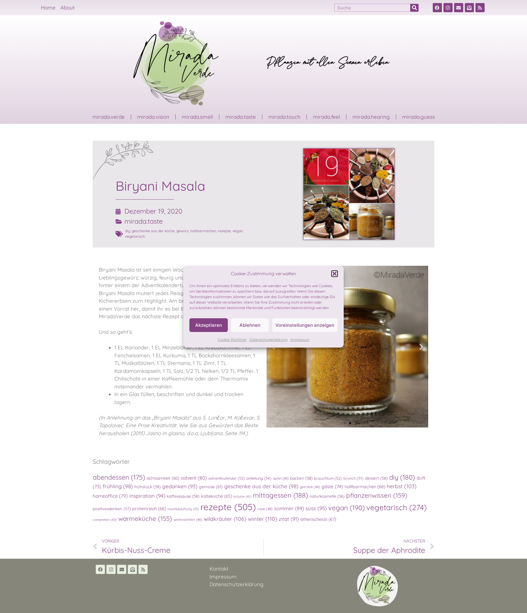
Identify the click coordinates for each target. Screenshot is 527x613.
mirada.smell (197, 117)
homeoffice (110, 496)
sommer (289, 508)
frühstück (147, 486)
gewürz (182, 231)
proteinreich (149, 508)
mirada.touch (284, 117)
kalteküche (216, 496)
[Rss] (480, 7)
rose (265, 509)
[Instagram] (448, 7)
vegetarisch (135, 236)
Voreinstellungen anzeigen (304, 325)
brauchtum (328, 478)
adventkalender (226, 478)
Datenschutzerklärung (268, 339)
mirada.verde (108, 117)
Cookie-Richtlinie (232, 339)
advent (194, 478)
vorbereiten (105, 519)
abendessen (119, 477)
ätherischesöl (318, 519)
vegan (237, 231)
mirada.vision (153, 117)
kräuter (242, 496)
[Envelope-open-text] (469, 7)
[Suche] (414, 8)
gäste (332, 486)
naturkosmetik (327, 496)
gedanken (179, 486)
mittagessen (280, 495)
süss (316, 508)
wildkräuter (225, 518)
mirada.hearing (371, 117)
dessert (376, 478)
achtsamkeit (163, 478)
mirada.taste (240, 117)
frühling (118, 486)
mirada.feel (326, 117)
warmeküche (145, 518)
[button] (335, 274)
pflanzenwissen (376, 495)
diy (127, 231)
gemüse (211, 486)
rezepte (224, 231)
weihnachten (188, 519)
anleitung (258, 478)
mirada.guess (418, 117)
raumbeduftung (183, 509)
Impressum (300, 339)
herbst (402, 486)
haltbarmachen (203, 231)
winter (262, 518)
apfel (281, 478)
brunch (353, 478)
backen (301, 478)
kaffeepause (183, 496)
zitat (289, 519)
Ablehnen (249, 325)
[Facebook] (437, 7)
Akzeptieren (208, 325)
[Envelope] (458, 7)
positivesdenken (112, 508)
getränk (310, 487)
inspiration (147, 495)
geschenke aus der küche (153, 231)
